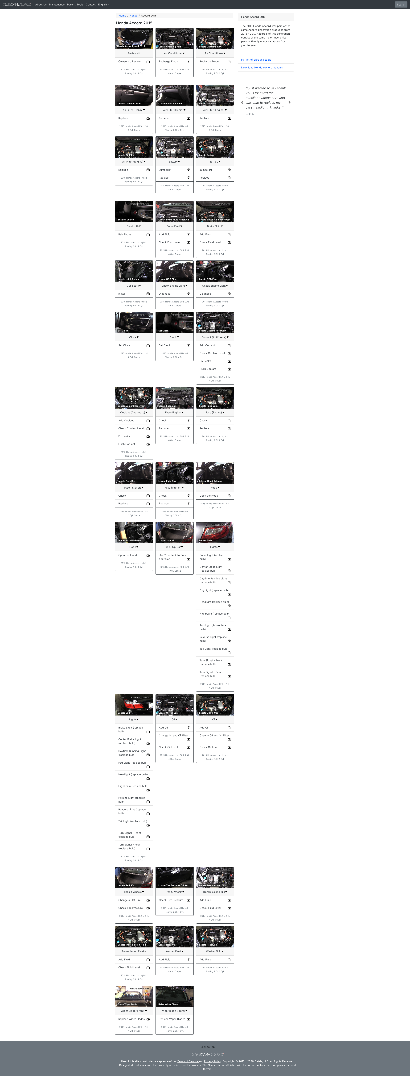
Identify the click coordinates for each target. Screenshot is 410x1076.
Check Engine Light (173, 285)
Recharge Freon (168, 61)
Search (401, 4)
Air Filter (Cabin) (133, 110)
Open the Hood (209, 495)
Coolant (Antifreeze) (213, 337)
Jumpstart (165, 169)
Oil (173, 719)
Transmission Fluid (214, 891)
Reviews (133, 53)
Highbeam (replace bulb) (215, 613)
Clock (132, 337)
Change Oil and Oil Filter (173, 735)
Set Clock (124, 345)
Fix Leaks (205, 361)
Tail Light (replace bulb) (214, 648)
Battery (173, 161)
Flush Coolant (208, 368)
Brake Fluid (173, 226)
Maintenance (57, 4)
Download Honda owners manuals (262, 67)
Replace (123, 118)
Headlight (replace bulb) (214, 601)
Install (121, 293)
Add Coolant (207, 345)
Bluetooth (133, 226)
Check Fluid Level (169, 242)
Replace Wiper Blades (131, 1019)
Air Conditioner (173, 53)
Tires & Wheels (133, 891)
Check (163, 420)
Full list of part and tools (256, 59)
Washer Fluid (173, 951)
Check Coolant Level (212, 353)
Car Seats (133, 285)
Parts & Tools (75, 4)
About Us (41, 4)
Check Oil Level (168, 747)
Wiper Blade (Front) (133, 1010)
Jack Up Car (173, 546)
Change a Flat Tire (129, 900)
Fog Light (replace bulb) (214, 590)
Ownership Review (129, 61)
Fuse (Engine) (173, 412)
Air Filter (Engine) (213, 110)
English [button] (103, 4)
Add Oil (163, 727)
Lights (213, 546)
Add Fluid (164, 234)
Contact (91, 4)
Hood (213, 487)
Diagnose (164, 293)
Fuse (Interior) (132, 487)
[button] (242, 112)
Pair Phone (124, 234)
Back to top (208, 1046)
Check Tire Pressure (130, 907)
